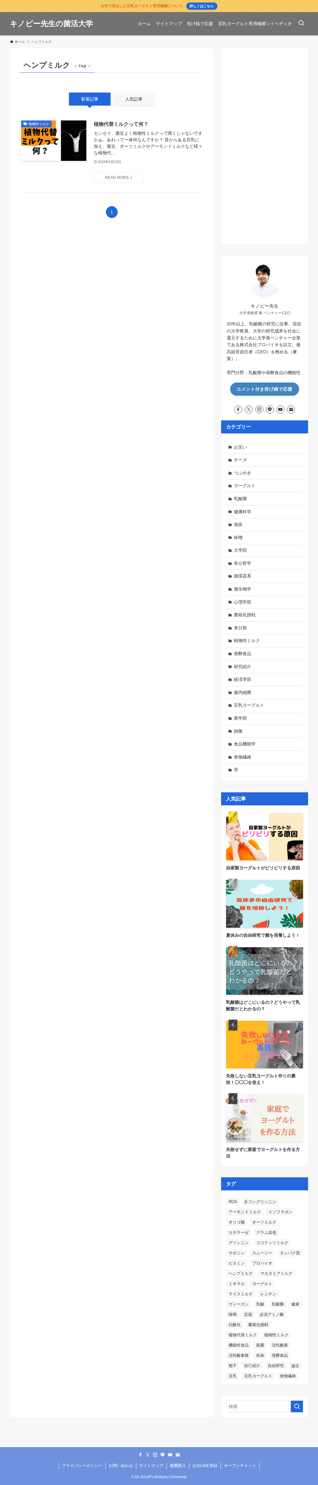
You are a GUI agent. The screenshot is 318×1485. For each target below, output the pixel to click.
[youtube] (280, 409)
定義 (248, 1314)
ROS (233, 1201)
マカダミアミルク (276, 1273)
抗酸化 (235, 1324)
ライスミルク (241, 1294)
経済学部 (242, 679)
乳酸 (260, 1304)
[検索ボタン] (301, 23)
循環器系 (242, 575)
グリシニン (239, 1242)
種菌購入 (178, 1465)
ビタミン (237, 1263)
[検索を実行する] (297, 1406)
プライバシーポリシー (82, 1465)
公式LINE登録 (204, 1465)
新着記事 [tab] (89, 99)
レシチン (268, 1294)
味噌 (238, 537)
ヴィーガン (239, 1304)
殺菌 (260, 1345)
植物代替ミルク (243, 1335)
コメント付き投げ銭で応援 (265, 389)
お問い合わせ (121, 1465)
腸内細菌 (242, 692)
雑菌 (238, 731)
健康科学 (242, 511)
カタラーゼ (239, 1232)
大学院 (240, 550)
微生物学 (242, 588)
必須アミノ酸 (272, 1314)
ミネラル (237, 1283)
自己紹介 (252, 1365)
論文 (295, 1365)
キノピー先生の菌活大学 (51, 23)
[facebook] (238, 409)
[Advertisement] (264, 146)
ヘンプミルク (241, 1273)
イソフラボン (280, 1212)
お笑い (240, 447)
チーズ (240, 459)
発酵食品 (242, 653)
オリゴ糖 (237, 1222)
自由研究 (276, 1365)
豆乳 (233, 1376)
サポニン (237, 1253)
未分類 (240, 627)
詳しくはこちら (202, 6)
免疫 (238, 524)
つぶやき (242, 472)
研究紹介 (242, 666)
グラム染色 (266, 1232)
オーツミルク (264, 1222)
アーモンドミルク (245, 1212)
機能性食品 (239, 1345)
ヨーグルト (245, 485)
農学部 (240, 718)
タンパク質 (290, 1253)
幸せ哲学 (242, 563)
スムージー (262, 1253)
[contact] (291, 409)
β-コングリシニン (260, 1201)
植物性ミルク (247, 640)
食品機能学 (245, 743)
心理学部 (242, 602)
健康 (295, 1304)
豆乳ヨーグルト (249, 705)
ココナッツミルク (272, 1242)
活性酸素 (280, 1345)
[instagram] (259, 409)
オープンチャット (240, 1465)
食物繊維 (242, 756)
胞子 (233, 1365)
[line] (270, 409)
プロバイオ (262, 1263)
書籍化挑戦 (245, 614)
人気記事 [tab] (134, 99)
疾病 (260, 1355)
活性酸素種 (239, 1355)
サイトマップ (151, 1465)
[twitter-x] (249, 409)
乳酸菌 (240, 498)
